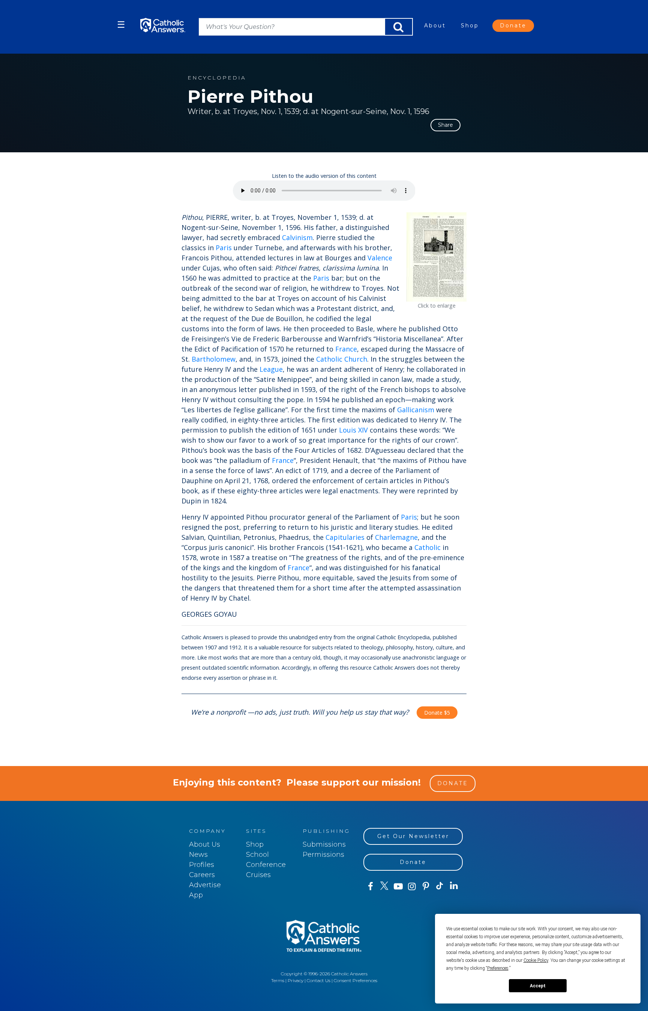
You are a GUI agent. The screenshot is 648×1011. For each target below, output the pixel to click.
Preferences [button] (497, 968)
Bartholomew (214, 359)
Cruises (258, 875)
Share (445, 125)
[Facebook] (370, 886)
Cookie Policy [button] (536, 960)
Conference (266, 865)
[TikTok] (440, 886)
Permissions (323, 854)
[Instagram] (412, 886)
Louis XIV (353, 429)
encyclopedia (217, 78)
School (257, 854)
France (346, 348)
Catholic (329, 359)
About (435, 25)
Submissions (324, 844)
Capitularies (345, 537)
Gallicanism (415, 409)
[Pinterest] (426, 886)
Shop (470, 25)
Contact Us (318, 980)
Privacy (295, 980)
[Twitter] (384, 886)
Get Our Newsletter (413, 836)
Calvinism (297, 237)
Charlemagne (396, 537)
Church (355, 359)
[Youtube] (398, 886)
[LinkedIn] (454, 886)
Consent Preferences (355, 980)
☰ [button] (121, 24)
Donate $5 (437, 712)
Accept (538, 985)
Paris (224, 247)
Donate (513, 25)
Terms (277, 980)
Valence (380, 257)
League (271, 369)
